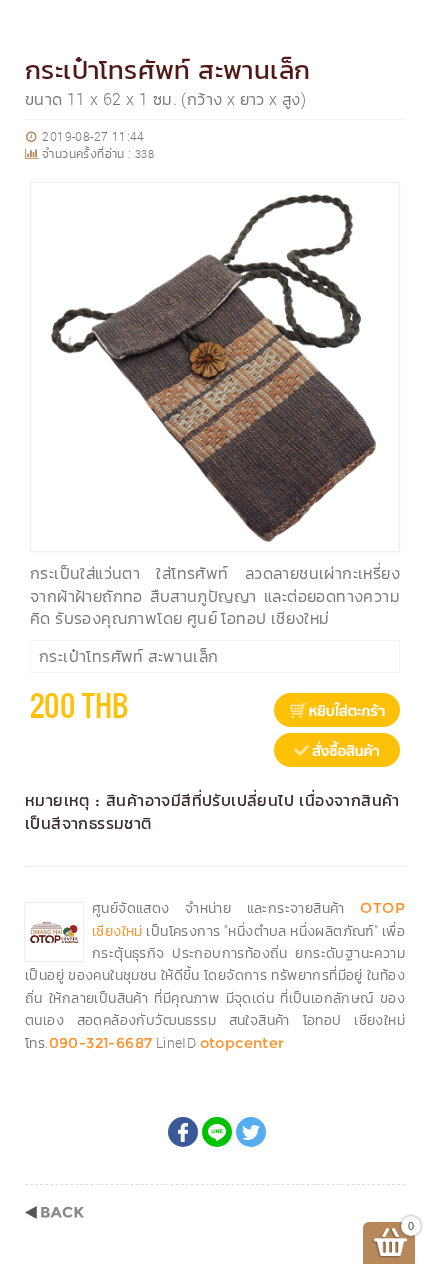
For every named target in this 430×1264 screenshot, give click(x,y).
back (54, 1212)
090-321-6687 (101, 1043)
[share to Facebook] (183, 1132)
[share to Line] (217, 1132)
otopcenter (242, 1043)
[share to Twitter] (251, 1132)
